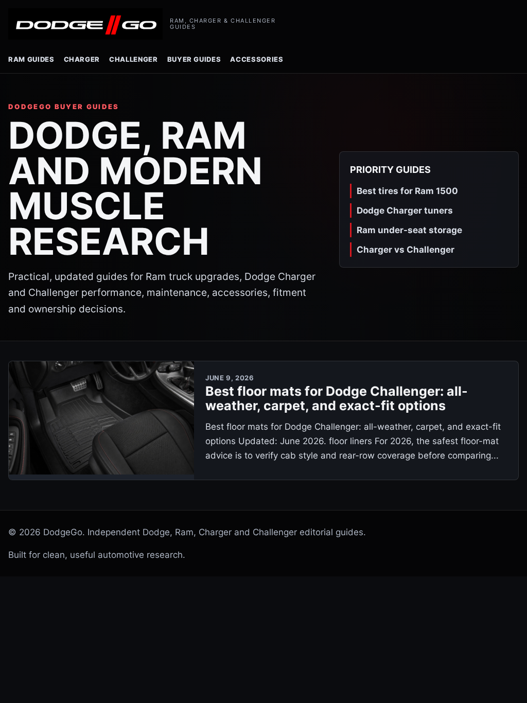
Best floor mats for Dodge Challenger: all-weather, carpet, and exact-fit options (336, 398)
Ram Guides (31, 59)
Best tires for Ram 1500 (407, 191)
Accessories (256, 59)
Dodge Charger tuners (405, 210)
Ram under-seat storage (409, 230)
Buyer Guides (194, 59)
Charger (82, 59)
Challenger (133, 59)
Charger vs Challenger (405, 249)
